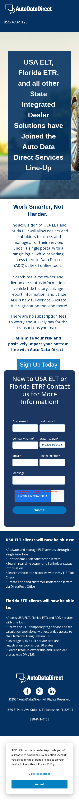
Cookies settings (39, 773)
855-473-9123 (16, 22)
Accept (39, 784)
